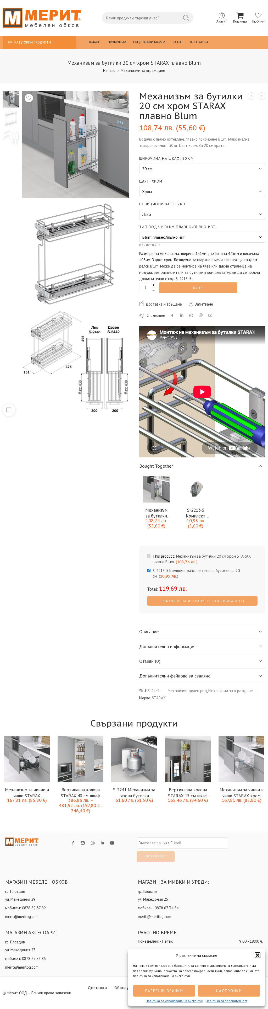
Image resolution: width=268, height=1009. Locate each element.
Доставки (97, 987)
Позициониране (162, 204)
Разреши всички (164, 990)
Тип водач (178, 227)
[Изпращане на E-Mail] (210, 315)
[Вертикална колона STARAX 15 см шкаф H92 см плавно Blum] (188, 759)
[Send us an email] (82, 843)
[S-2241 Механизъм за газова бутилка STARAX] (134, 759)
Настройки (229, 990)
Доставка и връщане (163, 304)
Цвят (150, 181)
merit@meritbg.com (21, 916)
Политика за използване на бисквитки (174, 1000)
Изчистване (150, 245)
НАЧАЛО (94, 42)
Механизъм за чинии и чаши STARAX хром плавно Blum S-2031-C (242, 792)
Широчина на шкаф (166, 158)
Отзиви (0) (149, 661)
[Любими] (29, 98)
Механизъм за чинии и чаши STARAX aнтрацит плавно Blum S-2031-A (26, 792)
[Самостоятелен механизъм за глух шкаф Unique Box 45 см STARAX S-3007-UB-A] (251, 96)
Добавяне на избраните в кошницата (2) (202, 601)
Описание (149, 631)
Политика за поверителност (226, 1000)
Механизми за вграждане (143, 70)
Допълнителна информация (167, 646)
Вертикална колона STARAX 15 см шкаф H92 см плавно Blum (188, 792)
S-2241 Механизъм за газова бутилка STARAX (134, 792)
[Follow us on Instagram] (92, 843)
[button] (257, 955)
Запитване (203, 304)
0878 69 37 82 (34, 907)
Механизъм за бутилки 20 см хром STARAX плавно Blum (156, 512)
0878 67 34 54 (166, 907)
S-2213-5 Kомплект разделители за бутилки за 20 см (195, 512)
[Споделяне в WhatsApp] (191, 315)
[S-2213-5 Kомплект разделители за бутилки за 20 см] (196, 489)
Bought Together (156, 466)
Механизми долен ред (187, 690)
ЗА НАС (177, 42)
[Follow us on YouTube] (112, 843)
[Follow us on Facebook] (73, 843)
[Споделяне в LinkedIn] (182, 315)
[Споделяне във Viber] (201, 315)
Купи (198, 288)
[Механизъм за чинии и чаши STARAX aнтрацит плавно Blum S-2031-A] (27, 759)
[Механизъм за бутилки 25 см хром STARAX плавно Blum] (261, 96)
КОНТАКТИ (199, 42)
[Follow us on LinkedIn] (102, 843)
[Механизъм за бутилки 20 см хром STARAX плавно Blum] (11, 98)
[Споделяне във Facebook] (172, 315)
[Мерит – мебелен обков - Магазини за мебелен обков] (42, 18)
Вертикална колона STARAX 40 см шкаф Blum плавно (80, 792)
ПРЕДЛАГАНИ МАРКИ (149, 42)
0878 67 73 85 (34, 958)
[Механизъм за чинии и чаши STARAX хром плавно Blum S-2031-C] (241, 759)
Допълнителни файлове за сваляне (174, 676)
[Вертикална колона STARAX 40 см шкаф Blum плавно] (80, 759)
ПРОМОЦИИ (117, 42)
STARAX (159, 697)
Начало (109, 70)
